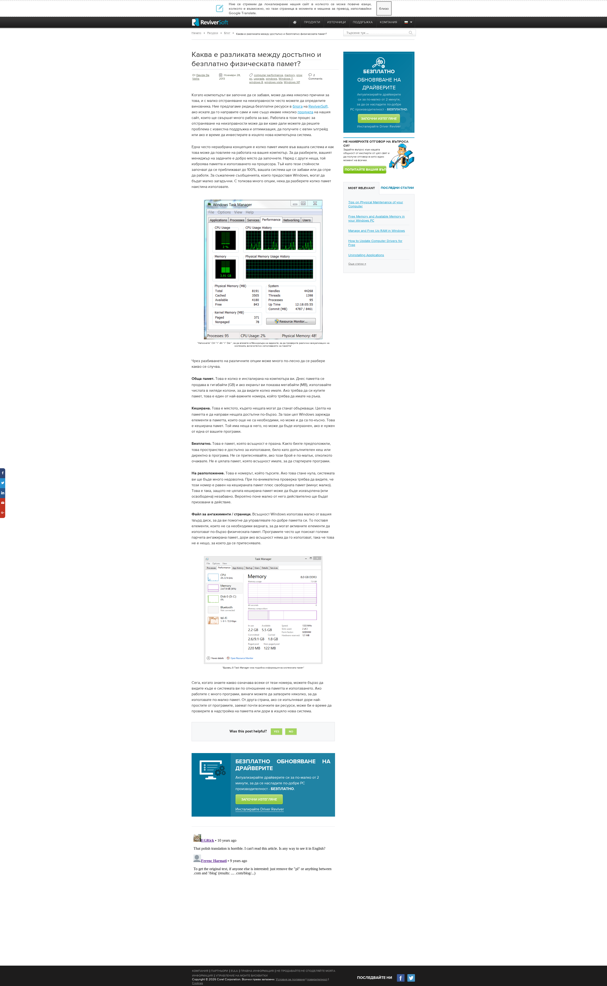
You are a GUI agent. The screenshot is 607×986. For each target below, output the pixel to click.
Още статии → (357, 263)
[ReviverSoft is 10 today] (284, 22)
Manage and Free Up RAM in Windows (376, 230)
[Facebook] (401, 981)
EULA (234, 970)
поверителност (317, 979)
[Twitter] (411, 981)
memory (290, 75)
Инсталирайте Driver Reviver (259, 809)
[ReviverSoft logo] (210, 22)
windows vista (273, 82)
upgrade (259, 78)
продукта (305, 112)
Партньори (219, 970)
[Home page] (294, 22)
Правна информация (257, 970)
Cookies (197, 983)
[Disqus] (263, 891)
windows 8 (256, 82)
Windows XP (292, 82)
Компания (200, 970)
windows (271, 78)
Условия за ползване (290, 979)
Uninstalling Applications (366, 255)
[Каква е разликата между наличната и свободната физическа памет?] (263, 340)
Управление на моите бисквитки (242, 975)
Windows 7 (286, 78)
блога (298, 106)
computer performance (268, 75)
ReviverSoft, (318, 106)
